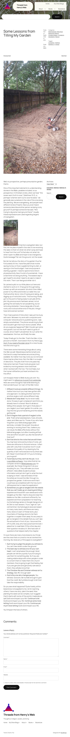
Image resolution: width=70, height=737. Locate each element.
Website (6, 675)
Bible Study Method (53, 33)
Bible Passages (52, 31)
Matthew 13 (51, 44)
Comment (7, 637)
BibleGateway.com (29, 463)
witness (57, 44)
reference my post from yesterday (28, 380)
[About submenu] (45, 8)
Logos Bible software (15, 461)
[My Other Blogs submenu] (19, 722)
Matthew (57, 43)
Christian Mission (52, 35)
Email (5, 667)
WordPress (63, 732)
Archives (50, 181)
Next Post (63, 55)
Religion (57, 37)
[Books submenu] (54, 8)
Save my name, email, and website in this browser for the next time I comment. (26, 682)
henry (44, 48)
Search (57, 17)
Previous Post (7, 55)
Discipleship (51, 37)
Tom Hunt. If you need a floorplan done (23, 341)
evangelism (51, 43)
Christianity (61, 35)
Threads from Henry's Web (22, 6)
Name (5, 659)
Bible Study (60, 31)
